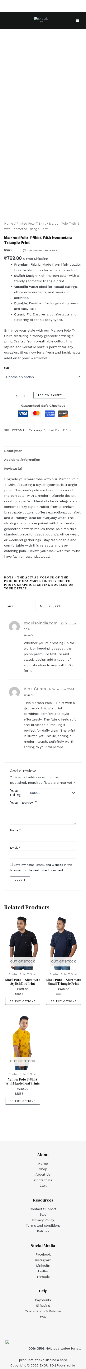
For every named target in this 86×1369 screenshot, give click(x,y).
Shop (43, 1169)
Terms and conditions (43, 1225)
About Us (43, 1174)
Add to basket (50, 395)
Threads (43, 1277)
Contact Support (43, 1209)
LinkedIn (43, 1265)
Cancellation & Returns (43, 1311)
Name (15, 830)
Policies (43, 1231)
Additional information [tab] (22, 460)
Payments (43, 1300)
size (7, 367)
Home (8, 223)
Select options (23, 1001)
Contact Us (43, 1180)
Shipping (43, 1305)
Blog (43, 1214)
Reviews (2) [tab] (13, 469)
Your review (23, 802)
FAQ (43, 1317)
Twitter (43, 1271)
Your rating (16, 793)
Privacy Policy (43, 1220)
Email (15, 847)
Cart (43, 1186)
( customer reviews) (40, 250)
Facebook (43, 1254)
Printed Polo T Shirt (31, 223)
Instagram (43, 1260)
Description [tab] (13, 451)
